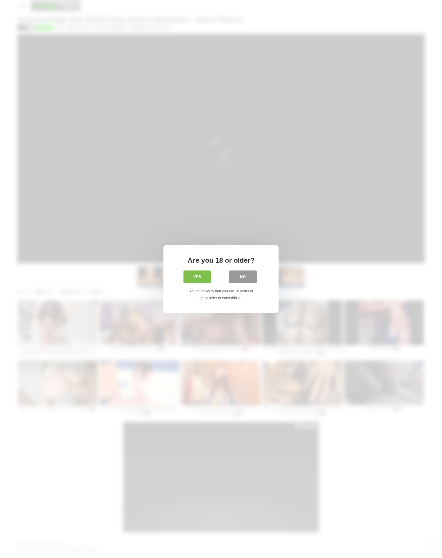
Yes (197, 277)
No (243, 277)
